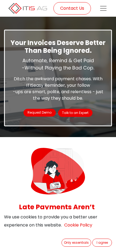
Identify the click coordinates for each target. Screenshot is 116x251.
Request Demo (40, 112)
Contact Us (72, 8)
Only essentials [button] (76, 242)
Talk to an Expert (75, 112)
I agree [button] (102, 242)
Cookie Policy (78, 225)
